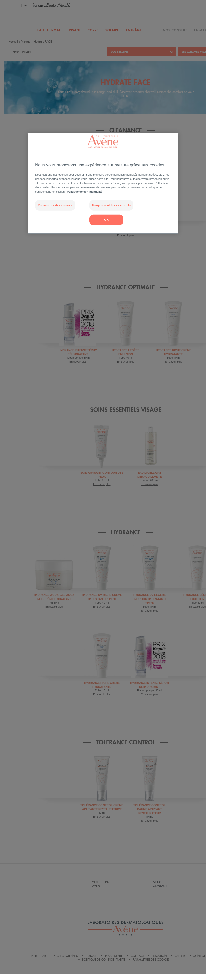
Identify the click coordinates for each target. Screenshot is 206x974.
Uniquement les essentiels (111, 205)
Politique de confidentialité (84, 191)
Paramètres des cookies (55, 205)
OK (106, 219)
